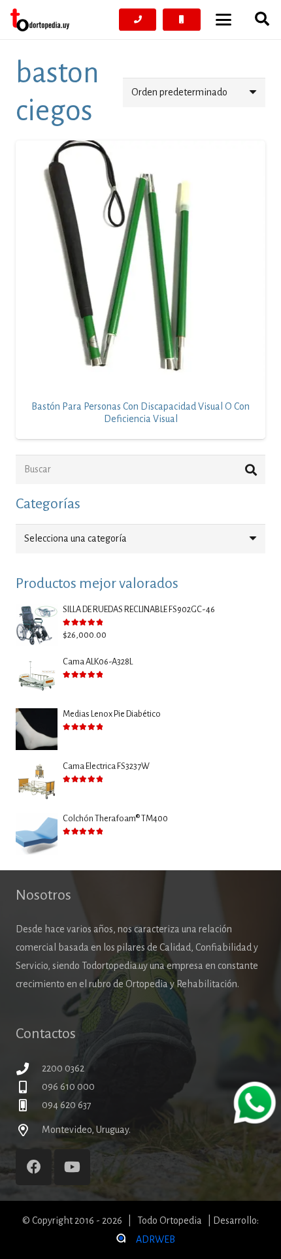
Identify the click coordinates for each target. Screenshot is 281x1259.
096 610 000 (68, 1086)
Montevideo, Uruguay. (86, 1129)
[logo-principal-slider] (39, 19)
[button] (223, 19)
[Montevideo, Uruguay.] (29, 1130)
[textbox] (75, 538)
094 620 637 (66, 1105)
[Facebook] (34, 1167)
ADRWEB (155, 1239)
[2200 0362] (29, 1068)
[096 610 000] (29, 1087)
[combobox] (140, 538)
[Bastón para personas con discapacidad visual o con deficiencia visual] (140, 265)
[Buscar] (250, 469)
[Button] (138, 19)
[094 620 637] (29, 1105)
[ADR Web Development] (120, 1239)
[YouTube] (72, 1167)
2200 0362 (63, 1068)
